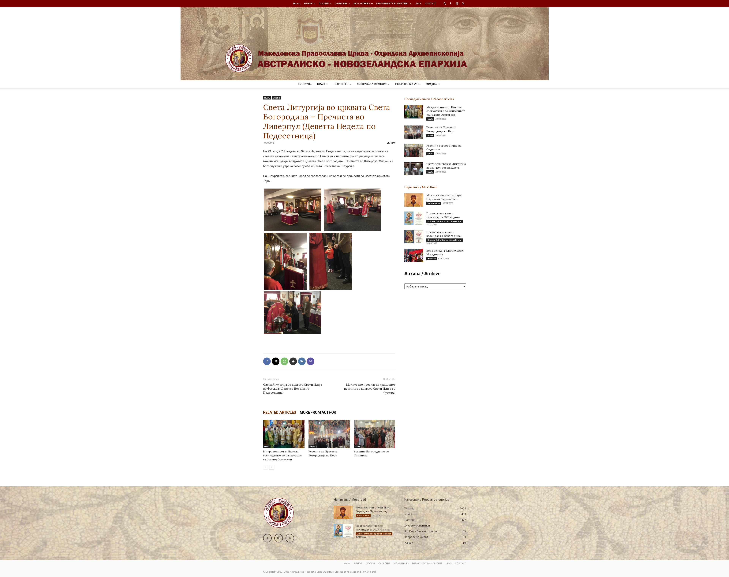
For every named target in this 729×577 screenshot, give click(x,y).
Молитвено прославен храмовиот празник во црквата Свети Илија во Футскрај (369, 388)
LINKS (418, 3)
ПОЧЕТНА (305, 84)
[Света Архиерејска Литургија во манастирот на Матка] (413, 168)
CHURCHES (341, 3)
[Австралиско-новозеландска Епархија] (364, 43)
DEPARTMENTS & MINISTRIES (392, 3)
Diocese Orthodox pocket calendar (445, 221)
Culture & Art (406, 84)
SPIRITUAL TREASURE (372, 84)
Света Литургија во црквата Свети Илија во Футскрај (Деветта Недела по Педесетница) (292, 388)
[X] (463, 3)
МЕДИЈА (431, 84)
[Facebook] (450, 3)
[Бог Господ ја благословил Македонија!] (413, 255)
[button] (445, 3)
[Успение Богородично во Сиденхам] (374, 434)
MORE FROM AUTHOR (318, 412)
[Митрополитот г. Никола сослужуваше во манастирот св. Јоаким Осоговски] (284, 434)
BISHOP (308, 3)
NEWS (321, 84)
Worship (276, 97)
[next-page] (271, 467)
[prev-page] (265, 467)
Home (296, 3)
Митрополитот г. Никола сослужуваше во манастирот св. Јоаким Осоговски (282, 455)
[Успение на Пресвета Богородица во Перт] (329, 434)
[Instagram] (457, 3)
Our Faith (341, 84)
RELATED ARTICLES (279, 412)
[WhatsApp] (284, 361)
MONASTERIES (362, 3)
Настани (432, 258)
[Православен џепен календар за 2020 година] (413, 236)
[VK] (302, 361)
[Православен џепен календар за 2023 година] (413, 218)
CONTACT (430, 3)
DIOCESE (324, 3)
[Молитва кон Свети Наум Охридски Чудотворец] (413, 200)
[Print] (293, 361)
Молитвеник (434, 203)
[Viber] (310, 361)
